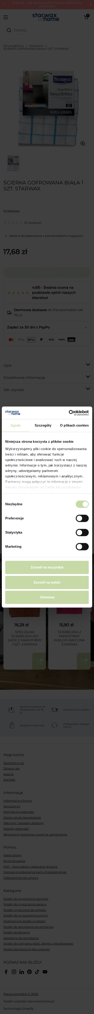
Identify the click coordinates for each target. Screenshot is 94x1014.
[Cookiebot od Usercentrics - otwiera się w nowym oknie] (69, 413)
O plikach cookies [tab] (74, 425)
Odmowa (47, 597)
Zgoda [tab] (15, 425)
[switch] (82, 518)
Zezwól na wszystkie (47, 567)
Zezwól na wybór (47, 582)
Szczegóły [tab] (43, 425)
